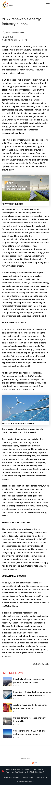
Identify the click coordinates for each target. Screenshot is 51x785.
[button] (19, 40)
